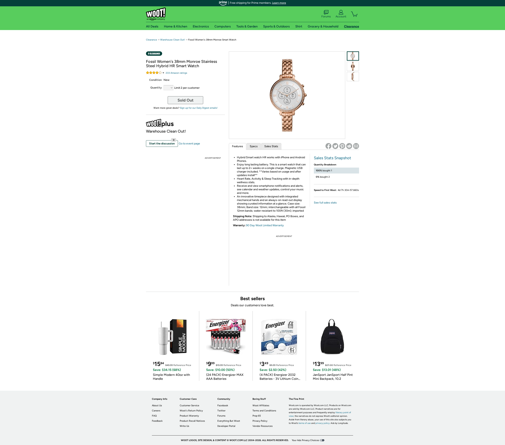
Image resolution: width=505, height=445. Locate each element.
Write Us (184, 426)
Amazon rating (176, 73)
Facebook (222, 405)
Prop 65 (256, 415)
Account (341, 16)
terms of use (305, 423)
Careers (156, 410)
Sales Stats (271, 146)
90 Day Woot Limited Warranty (265, 225)
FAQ (154, 415)
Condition (155, 80)
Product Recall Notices (192, 421)
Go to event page (189, 143)
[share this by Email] (356, 146)
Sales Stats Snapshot (332, 158)
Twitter (221, 410)
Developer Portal (226, 426)
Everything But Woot (228, 421)
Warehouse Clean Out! (172, 39)
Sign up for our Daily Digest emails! (199, 108)
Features (237, 146)
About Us (157, 405)
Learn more (279, 3)
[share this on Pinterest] (342, 146)
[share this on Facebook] (328, 146)
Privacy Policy (259, 421)
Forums (326, 16)
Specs (254, 146)
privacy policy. (322, 423)
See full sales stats (325, 202)
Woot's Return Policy (191, 410)
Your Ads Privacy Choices (305, 440)
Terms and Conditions (264, 410)
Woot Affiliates (260, 405)
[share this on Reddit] (349, 146)
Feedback (157, 421)
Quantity (156, 87)
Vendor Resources (262, 426)
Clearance (151, 39)
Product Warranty (189, 415)
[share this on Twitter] (335, 146)
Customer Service (189, 405)
